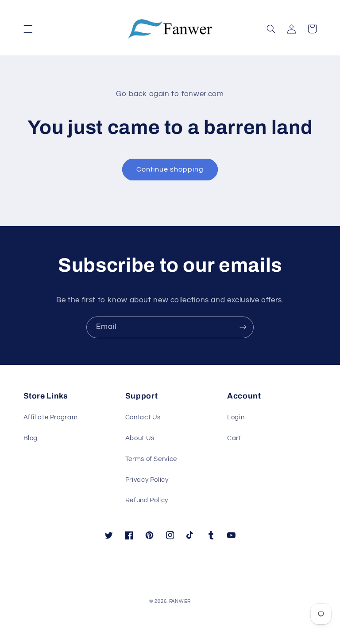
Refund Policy (146, 500)
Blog (30, 438)
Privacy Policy (147, 480)
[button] (28, 29)
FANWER (180, 601)
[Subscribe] (243, 327)
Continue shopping (170, 169)
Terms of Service (151, 459)
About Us (140, 438)
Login (235, 417)
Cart (234, 438)
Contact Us (143, 417)
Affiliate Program (50, 417)
